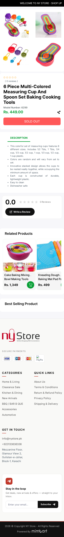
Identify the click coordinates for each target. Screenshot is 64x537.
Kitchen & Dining (12, 392)
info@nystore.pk (12, 438)
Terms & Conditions (46, 387)
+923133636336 (12, 444)
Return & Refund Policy (48, 392)
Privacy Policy (42, 398)
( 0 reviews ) (11, 81)
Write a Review (21, 211)
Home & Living (10, 381)
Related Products (19, 234)
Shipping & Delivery (46, 403)
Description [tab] (18, 137)
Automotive (9, 414)
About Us (39, 381)
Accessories (9, 409)
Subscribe (46, 504)
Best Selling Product (21, 304)
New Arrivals (9, 398)
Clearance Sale (11, 387)
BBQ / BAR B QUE (12, 403)
